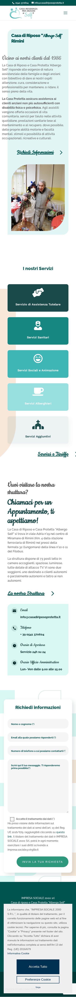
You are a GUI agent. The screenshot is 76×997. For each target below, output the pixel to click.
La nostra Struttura (26, 593)
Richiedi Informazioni (35, 152)
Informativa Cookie (18, 953)
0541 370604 (22, 3)
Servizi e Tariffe (53, 454)
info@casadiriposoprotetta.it (40, 617)
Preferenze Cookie (38, 979)
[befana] (38, 230)
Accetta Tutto (38, 966)
